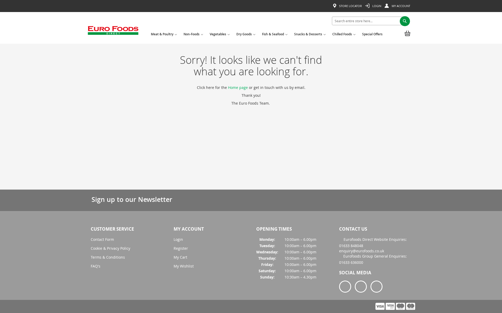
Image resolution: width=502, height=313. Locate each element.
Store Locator (350, 6)
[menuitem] (163, 36)
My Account (400, 6)
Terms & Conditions (108, 257)
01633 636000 (351, 262)
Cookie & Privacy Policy (110, 248)
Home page (238, 87)
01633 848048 (351, 245)
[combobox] (369, 20)
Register (181, 248)
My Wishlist (184, 266)
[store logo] (113, 32)
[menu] (268, 35)
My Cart (180, 257)
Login (376, 6)
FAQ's (95, 266)
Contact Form (102, 239)
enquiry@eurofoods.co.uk (361, 250)
